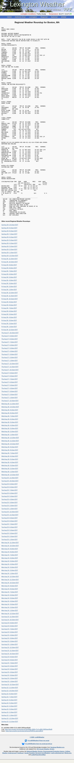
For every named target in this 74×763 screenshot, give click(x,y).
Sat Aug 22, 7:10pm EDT (9, 697)
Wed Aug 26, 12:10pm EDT (10, 437)
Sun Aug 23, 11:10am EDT (9, 650)
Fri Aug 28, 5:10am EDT (9, 314)
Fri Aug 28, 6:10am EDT (9, 311)
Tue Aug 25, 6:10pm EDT (9, 493)
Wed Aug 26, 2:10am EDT (9, 468)
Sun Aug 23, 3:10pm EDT (9, 638)
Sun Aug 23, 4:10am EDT (9, 672)
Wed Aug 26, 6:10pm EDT (9, 419)
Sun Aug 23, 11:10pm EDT (9, 616)
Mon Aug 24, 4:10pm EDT (9, 564)
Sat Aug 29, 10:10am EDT (9, 225)
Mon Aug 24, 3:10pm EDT (9, 567)
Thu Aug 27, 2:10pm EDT (9, 357)
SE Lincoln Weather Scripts (45, 749)
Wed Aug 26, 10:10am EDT (10, 444)
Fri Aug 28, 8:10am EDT (9, 305)
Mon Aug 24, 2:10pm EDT (9, 570)
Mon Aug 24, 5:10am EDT (9, 598)
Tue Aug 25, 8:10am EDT (9, 521)
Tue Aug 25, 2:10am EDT (9, 536)
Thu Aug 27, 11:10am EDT (9, 367)
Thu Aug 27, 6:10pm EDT (9, 345)
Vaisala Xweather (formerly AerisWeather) (37, 753)
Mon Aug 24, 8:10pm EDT (9, 552)
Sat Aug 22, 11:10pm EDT (9, 687)
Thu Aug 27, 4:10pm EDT (9, 351)
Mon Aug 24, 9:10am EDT (9, 586)
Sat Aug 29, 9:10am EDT (9, 228)
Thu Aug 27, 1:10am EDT (9, 397)
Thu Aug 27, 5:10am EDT (9, 385)
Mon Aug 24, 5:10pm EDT (9, 561)
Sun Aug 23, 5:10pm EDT (9, 632)
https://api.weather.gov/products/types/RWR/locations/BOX (24, 731)
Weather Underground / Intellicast (13, 753)
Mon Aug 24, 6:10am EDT (9, 595)
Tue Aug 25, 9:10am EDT (9, 518)
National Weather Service (35, 751)
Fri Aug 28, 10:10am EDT (9, 299)
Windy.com (67, 753)
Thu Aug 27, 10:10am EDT (9, 370)
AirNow (67, 751)
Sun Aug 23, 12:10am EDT (10, 684)
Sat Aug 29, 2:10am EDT (9, 249)
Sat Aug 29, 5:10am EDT (9, 240)
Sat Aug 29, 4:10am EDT (9, 243)
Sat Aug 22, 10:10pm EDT (9, 690)
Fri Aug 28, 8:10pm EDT (9, 268)
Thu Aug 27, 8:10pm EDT (9, 339)
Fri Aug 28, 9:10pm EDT (9, 265)
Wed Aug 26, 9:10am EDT (9, 447)
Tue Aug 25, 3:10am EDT (9, 533)
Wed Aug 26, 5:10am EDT (9, 459)
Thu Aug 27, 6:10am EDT (9, 382)
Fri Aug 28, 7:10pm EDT (9, 271)
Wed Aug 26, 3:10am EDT (9, 465)
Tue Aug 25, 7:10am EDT (9, 524)
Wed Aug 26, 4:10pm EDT (9, 425)
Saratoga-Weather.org (57, 747)
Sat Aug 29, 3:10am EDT (9, 246)
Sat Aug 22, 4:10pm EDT (9, 706)
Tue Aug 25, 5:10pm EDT (9, 496)
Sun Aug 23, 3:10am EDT (9, 675)
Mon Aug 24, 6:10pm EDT (9, 558)
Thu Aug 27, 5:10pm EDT (9, 348)
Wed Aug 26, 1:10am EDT (9, 471)
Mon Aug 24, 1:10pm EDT (9, 573)
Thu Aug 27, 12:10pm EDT (9, 363)
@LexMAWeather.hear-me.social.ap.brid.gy (38, 743)
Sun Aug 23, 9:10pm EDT (9, 623)
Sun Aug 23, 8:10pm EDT (9, 626)
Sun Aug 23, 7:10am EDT (9, 663)
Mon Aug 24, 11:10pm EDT (10, 542)
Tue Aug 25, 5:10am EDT (9, 530)
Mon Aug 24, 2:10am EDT (9, 607)
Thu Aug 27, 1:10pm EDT (9, 360)
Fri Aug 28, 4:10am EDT (9, 317)
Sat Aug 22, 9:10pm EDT (9, 694)
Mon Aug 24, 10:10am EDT (10, 583)
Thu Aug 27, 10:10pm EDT (9, 333)
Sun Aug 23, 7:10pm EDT (9, 629)
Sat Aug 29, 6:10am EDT (9, 237)
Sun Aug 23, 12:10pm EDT (10, 647)
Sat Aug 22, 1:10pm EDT (9, 715)
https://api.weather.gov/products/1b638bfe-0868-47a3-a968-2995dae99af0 (28, 729)
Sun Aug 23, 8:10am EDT (9, 660)
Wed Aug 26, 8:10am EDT (9, 450)
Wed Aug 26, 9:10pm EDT (9, 410)
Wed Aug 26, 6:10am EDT (9, 456)
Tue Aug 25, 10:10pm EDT (9, 481)
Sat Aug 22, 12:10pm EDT (9, 718)
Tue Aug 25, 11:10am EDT (9, 515)
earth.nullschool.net (57, 753)
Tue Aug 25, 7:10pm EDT (9, 490)
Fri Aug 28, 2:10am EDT (9, 323)
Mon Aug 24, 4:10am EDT (9, 601)
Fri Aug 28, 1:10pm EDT (9, 289)
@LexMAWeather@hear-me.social (38, 740)
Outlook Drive (20, 17)
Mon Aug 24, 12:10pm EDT (10, 576)
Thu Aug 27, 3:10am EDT (9, 391)
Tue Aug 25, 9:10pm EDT (9, 484)
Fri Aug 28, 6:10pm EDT (9, 274)
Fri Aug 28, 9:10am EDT (9, 302)
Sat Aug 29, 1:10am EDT (9, 252)
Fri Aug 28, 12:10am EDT (9, 330)
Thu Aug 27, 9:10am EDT (9, 373)
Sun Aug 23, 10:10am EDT (10, 653)
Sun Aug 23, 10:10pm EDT (10, 620)
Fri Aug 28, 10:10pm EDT (9, 262)
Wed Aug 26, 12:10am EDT (10, 475)
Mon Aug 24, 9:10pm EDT (9, 549)
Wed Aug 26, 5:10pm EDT (9, 422)
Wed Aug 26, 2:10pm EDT (9, 431)
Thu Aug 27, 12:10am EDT (9, 400)
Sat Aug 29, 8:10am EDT (9, 231)
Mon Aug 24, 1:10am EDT (9, 610)
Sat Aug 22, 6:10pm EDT (9, 700)
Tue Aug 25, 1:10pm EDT (9, 508)
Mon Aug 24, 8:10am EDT (9, 589)
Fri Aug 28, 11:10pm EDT (9, 259)
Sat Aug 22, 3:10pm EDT (9, 709)
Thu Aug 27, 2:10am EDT (9, 394)
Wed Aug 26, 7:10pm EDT (9, 416)
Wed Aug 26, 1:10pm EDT (9, 434)
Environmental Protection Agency (54, 751)
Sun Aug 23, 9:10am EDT (9, 657)
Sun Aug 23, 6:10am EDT (9, 666)
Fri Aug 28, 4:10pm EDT (9, 280)
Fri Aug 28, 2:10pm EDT (9, 286)
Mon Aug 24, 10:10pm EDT (10, 545)
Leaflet (33, 754)
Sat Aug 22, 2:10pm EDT (9, 712)
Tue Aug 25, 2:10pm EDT (9, 505)
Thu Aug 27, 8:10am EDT (9, 376)
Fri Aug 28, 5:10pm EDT (9, 277)
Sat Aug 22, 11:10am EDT (9, 721)
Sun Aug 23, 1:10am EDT (9, 681)
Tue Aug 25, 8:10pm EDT (9, 487)
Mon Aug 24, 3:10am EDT (9, 604)
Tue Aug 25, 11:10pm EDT (9, 478)
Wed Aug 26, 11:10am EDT (10, 441)
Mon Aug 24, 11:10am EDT (10, 579)
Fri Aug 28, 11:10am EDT (9, 296)
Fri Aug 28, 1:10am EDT (9, 326)
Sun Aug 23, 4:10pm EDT (9, 635)
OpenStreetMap (41, 754)
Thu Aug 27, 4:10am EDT (9, 388)
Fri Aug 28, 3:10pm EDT (9, 283)
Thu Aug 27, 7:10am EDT (9, 379)
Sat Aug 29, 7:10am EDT (9, 234)
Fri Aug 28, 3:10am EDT (9, 320)
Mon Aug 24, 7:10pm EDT (9, 555)
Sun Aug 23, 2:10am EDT (9, 678)
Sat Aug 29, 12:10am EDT (9, 255)
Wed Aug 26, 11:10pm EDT (10, 404)
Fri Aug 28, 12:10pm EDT (9, 292)
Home (9, 17)
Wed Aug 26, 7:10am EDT (9, 453)
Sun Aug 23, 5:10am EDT (9, 669)
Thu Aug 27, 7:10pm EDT (9, 342)
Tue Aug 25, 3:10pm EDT (9, 502)
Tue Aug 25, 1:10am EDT (9, 539)
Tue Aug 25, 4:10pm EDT (9, 499)
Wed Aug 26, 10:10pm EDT (10, 407)
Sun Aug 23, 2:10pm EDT (9, 641)
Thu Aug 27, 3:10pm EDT (9, 354)
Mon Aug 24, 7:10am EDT (9, 592)
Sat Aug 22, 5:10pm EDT (9, 703)
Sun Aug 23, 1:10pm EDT (9, 644)
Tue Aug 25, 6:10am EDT (9, 527)
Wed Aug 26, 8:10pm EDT (9, 413)
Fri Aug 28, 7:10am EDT (9, 308)
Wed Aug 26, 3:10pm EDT (9, 428)
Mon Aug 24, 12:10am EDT (10, 613)
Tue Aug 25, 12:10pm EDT (9, 512)
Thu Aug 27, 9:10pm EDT (9, 336)
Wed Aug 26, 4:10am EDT (9, 462)
